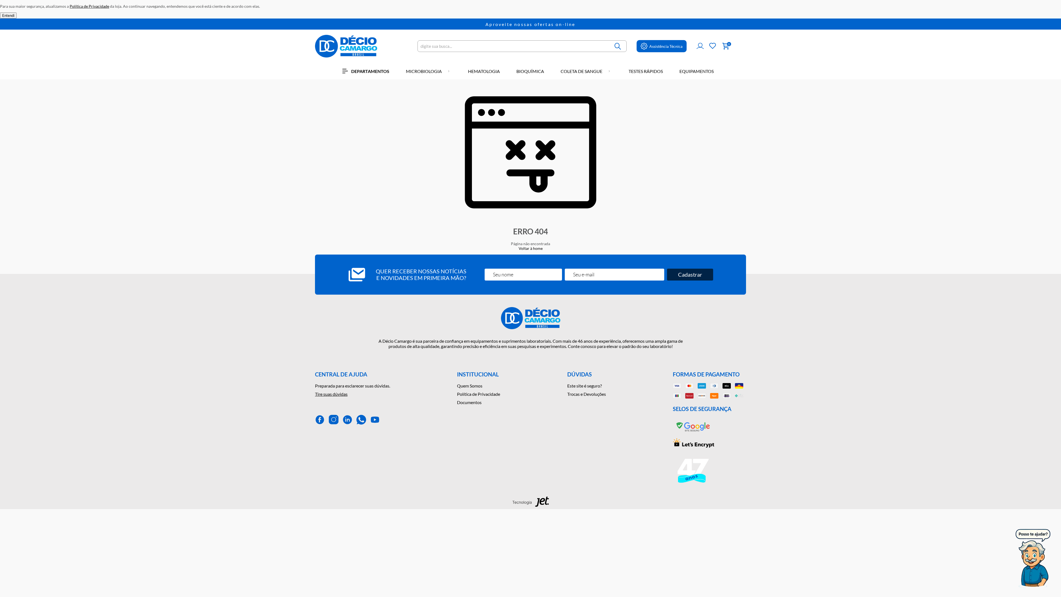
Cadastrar (690, 274)
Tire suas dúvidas (331, 394)
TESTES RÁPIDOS (646, 71)
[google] (693, 431)
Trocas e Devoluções (586, 394)
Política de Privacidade (478, 394)
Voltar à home (531, 248)
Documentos (469, 402)
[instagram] (333, 420)
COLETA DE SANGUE (581, 71)
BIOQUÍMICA (530, 71)
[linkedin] (347, 420)
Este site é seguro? (584, 385)
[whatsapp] (361, 420)
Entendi (8, 15)
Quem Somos (469, 385)
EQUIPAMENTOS (696, 71)
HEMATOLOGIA (484, 71)
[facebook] (320, 420)
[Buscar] (618, 46)
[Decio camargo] (346, 46)
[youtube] (375, 420)
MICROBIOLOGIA (424, 71)
